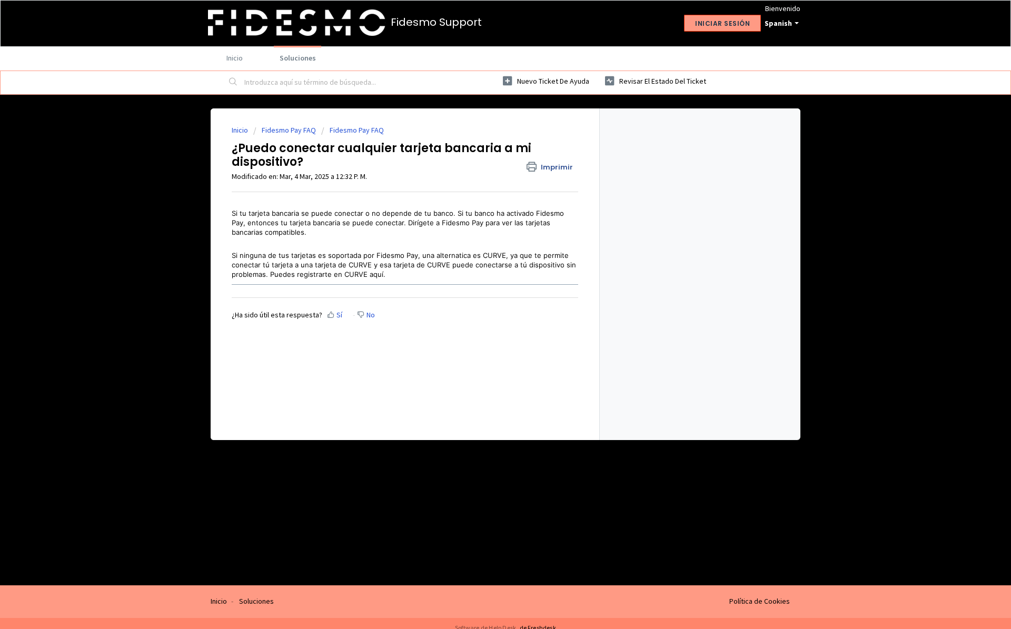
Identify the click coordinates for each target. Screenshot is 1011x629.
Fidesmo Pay (462, 222)
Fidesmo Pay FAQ (289, 130)
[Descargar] (486, 176)
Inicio (234, 58)
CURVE (494, 255)
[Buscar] (233, 82)
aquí (376, 274)
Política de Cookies (759, 601)
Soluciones (298, 58)
